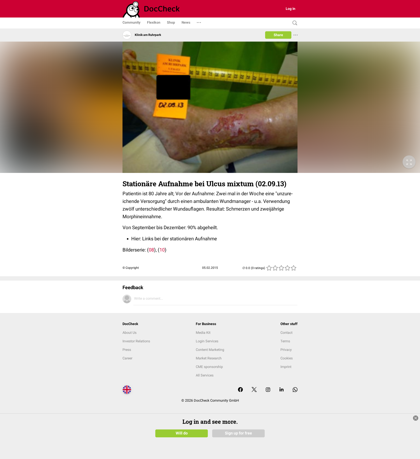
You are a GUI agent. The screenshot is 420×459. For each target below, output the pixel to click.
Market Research (209, 358)
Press (126, 350)
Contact (286, 333)
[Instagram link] (268, 390)
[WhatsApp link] (295, 390)
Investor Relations (136, 341)
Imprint (285, 367)
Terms (285, 341)
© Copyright (130, 267)
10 (162, 250)
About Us (129, 333)
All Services (205, 375)
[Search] (294, 23)
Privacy (286, 350)
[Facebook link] (240, 390)
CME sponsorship (209, 367)
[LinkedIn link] (281, 390)
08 (151, 250)
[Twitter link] (254, 390)
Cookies (286, 358)
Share (278, 35)
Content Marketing (210, 350)
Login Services (207, 341)
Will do (182, 433)
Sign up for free (238, 433)
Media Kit (203, 333)
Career (127, 358)
